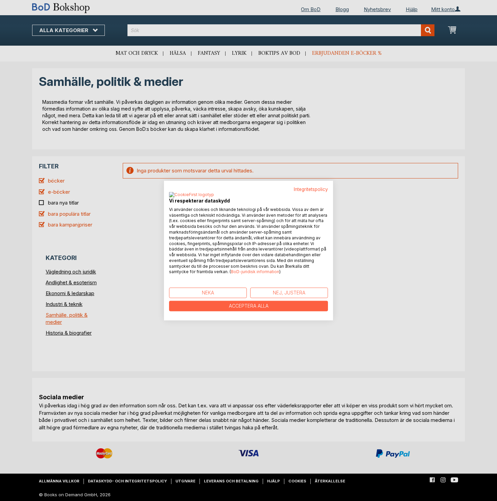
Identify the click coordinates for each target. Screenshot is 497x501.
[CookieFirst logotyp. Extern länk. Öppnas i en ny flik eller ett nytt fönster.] (191, 195)
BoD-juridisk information (255, 271)
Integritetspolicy (311, 189)
